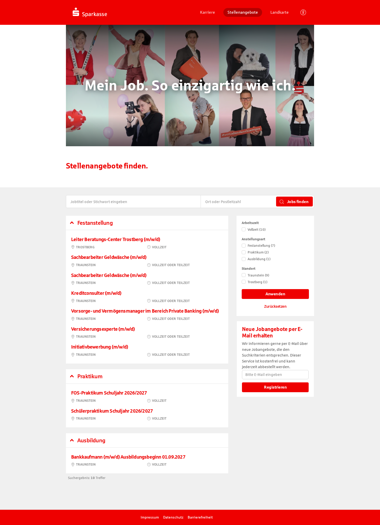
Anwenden (275, 294)
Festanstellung (261, 246)
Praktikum (258, 252)
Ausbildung (259, 259)
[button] (147, 223)
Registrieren (275, 387)
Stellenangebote (242, 12)
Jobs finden (297, 201)
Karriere (207, 12)
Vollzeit (256, 229)
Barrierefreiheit (200, 517)
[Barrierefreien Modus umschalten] (303, 12)
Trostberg (257, 282)
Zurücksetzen (275, 306)
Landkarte (279, 12)
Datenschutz (173, 517)
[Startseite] (107, 12)
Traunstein (258, 275)
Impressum (150, 517)
